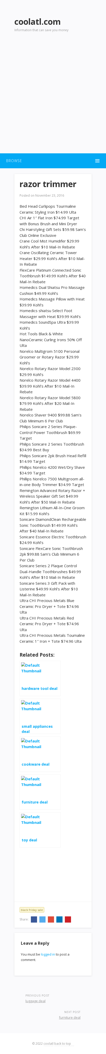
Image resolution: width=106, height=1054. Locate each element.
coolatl (48, 1043)
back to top (63, 1043)
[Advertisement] (53, 96)
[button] (53, 160)
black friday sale (32, 910)
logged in (48, 954)
